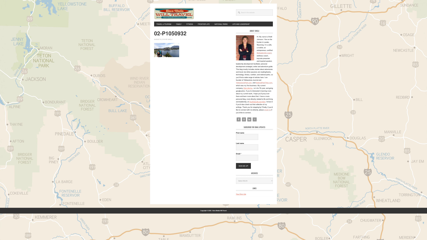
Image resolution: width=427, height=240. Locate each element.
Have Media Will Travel (174, 16)
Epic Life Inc (248, 88)
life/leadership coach (264, 53)
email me (267, 110)
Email (238, 154)
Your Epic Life (241, 194)
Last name (240, 143)
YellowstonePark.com (244, 82)
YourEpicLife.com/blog (257, 101)
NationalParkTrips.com (264, 82)
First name (240, 133)
